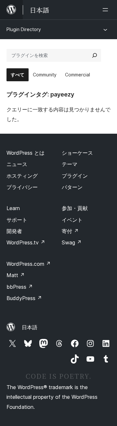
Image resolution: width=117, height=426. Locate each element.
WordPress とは (25, 153)
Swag (72, 242)
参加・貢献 (75, 208)
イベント (72, 220)
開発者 (14, 231)
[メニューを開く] (106, 9)
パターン (72, 187)
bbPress (19, 287)
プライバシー (22, 187)
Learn (13, 208)
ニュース (16, 164)
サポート (16, 220)
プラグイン (75, 176)
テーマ (69, 164)
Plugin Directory (23, 29)
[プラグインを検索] (94, 55)
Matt (15, 275)
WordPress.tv (25, 242)
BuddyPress (24, 298)
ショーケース (77, 153)
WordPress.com (28, 264)
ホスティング (22, 176)
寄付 (70, 231)
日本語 (29, 327)
